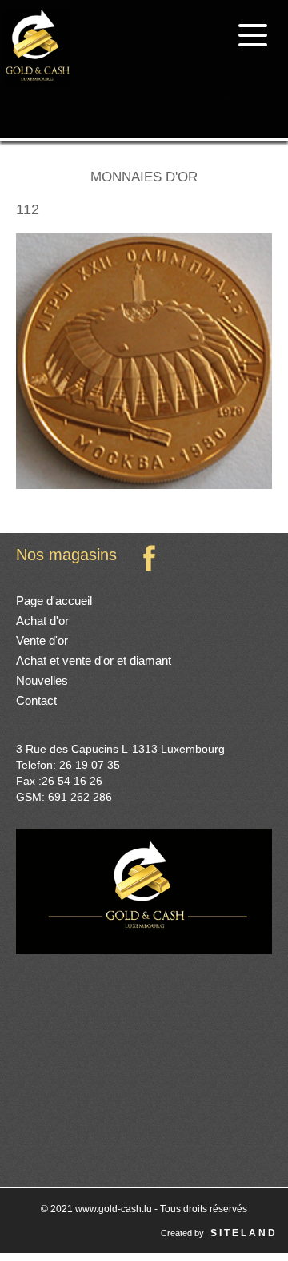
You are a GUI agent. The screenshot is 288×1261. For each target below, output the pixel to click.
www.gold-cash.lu (114, 1209)
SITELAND (244, 1233)
